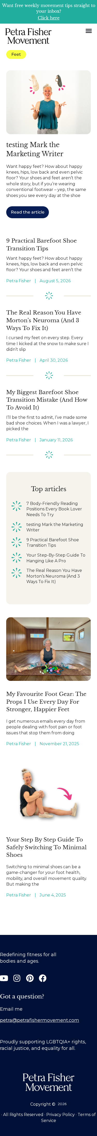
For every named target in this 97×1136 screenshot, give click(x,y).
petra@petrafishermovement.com (39, 1020)
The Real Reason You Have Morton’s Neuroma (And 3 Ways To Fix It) (43, 320)
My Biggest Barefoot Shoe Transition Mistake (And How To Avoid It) (46, 400)
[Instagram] (17, 978)
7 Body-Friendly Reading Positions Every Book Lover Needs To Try (54, 509)
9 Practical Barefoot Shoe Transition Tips (52, 542)
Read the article (27, 212)
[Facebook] (43, 978)
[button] (89, 31)
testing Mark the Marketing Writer (54, 527)
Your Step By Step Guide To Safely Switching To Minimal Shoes (46, 847)
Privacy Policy (60, 1114)
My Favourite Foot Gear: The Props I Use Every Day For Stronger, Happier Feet (46, 701)
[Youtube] (4, 978)
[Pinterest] (30, 978)
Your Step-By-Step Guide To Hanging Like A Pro (55, 558)
